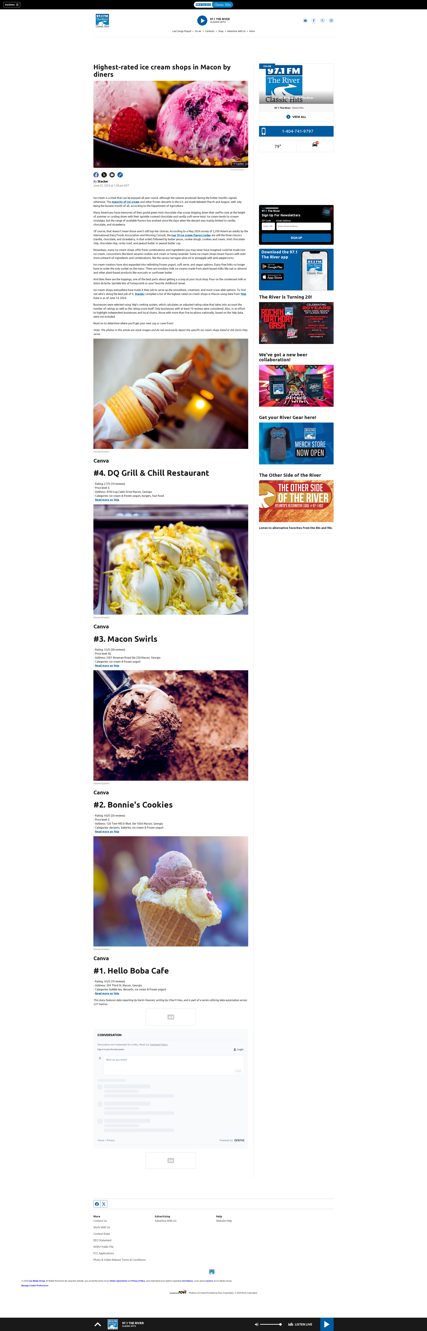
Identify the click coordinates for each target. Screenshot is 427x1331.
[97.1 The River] (213, 4)
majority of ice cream (125, 201)
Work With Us (101, 1227)
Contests (210, 31)
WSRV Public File (103, 1246)
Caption (239, 163)
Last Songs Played (181, 31)
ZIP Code (266, 220)
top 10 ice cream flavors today (191, 235)
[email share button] (112, 174)
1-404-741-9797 (297, 131)
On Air (198, 31)
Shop (221, 31)
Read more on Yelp (107, 499)
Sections (10, 4)
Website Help (224, 1220)
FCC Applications (103, 1253)
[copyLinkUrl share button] (120, 174)
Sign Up (296, 237)
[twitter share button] (104, 174)
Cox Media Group (37, 1281)
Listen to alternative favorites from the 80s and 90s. (296, 527)
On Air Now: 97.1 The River (296, 97)
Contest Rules (101, 1233)
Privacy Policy (138, 1281)
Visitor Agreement (118, 1281)
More (252, 31)
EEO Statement (102, 1240)
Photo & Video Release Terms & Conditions (119, 1259)
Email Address (283, 220)
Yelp (243, 293)
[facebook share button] (96, 174)
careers (209, 1281)
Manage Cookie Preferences (34, 1285)
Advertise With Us (236, 31)
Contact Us (100, 1220)
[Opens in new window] (296, 323)
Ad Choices (187, 1281)
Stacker (140, 293)
